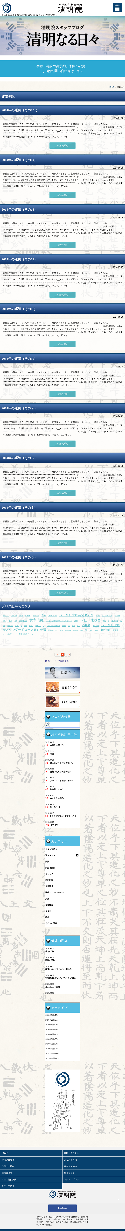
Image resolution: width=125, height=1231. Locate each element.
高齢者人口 (6, 615)
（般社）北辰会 (52, 615)
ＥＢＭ (48, 911)
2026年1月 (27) (51, 1049)
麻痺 (91, 630)
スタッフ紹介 (51, 849)
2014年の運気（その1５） (20, 110)
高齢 (44, 615)
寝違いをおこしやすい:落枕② (58, 969)
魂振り (21, 615)
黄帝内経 (36, 620)
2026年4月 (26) (51, 1034)
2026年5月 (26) (51, 1029)
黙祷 (73, 626)
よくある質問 (70, 1159)
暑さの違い (50, 951)
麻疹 (76, 621)
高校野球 (106, 630)
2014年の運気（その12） (19, 259)
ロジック (49, 874)
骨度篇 (117, 615)
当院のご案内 (8, 1166)
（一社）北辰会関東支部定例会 (69, 630)
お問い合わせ (8, 1159)
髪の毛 (38, 626)
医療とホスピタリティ (55, 892)
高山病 (14, 615)
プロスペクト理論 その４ (59, 780)
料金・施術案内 (9, 1179)
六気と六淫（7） (55, 745)
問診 (47, 861)
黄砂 (81, 630)
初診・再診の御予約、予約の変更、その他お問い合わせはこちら (62, 68)
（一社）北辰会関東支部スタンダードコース (59, 621)
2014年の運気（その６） (19, 557)
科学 (47, 917)
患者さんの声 (70, 1166)
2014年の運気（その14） (19, 160)
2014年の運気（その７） (19, 507)
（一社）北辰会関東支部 (76, 615)
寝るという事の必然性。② (59, 763)
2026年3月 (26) (51, 1039)
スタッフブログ (71, 1179)
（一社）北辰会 (22, 634)
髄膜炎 (96, 630)
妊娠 (47, 898)
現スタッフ (50, 855)
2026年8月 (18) (51, 1015)
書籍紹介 (49, 905)
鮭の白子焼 (36, 615)
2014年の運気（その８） (19, 458)
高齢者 (86, 625)
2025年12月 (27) (52, 1053)
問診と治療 (50, 868)
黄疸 (25, 626)
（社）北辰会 (90, 620)
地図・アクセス (71, 1153)
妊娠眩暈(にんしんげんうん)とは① (60, 978)
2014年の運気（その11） (19, 309)
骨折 (15, 621)
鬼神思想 (27, 615)
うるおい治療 (51, 923)
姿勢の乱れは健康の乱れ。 (59, 771)
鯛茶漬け (10, 626)
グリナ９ (52, 825)
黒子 (78, 626)
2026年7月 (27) (51, 1020)
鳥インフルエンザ (107, 615)
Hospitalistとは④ (52, 987)
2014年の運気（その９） (19, 408)
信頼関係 (49, 886)
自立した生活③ (54, 798)
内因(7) (50, 754)
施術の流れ (7, 1173)
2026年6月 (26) (51, 1025)
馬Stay (4, 621)
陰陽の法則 (50, 960)
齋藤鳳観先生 (23, 621)
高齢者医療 (96, 626)
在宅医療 (49, 880)
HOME (111, 87)
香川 (10, 621)
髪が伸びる (114, 621)
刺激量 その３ (54, 789)
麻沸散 (98, 615)
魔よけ (31, 626)
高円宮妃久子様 (52, 630)
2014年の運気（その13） (19, 209)
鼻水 (9, 633)
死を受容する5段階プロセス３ (60, 816)
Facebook (62, 1208)
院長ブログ (69, 1173)
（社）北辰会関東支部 (53, 626)
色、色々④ (52, 807)
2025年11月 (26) (52, 1058)
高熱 (17, 626)
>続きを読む (62, 145)
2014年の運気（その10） (19, 358)
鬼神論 (64, 626)
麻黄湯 (115, 630)
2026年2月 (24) (51, 1044)
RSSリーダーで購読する (57, 661)
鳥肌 (104, 621)
